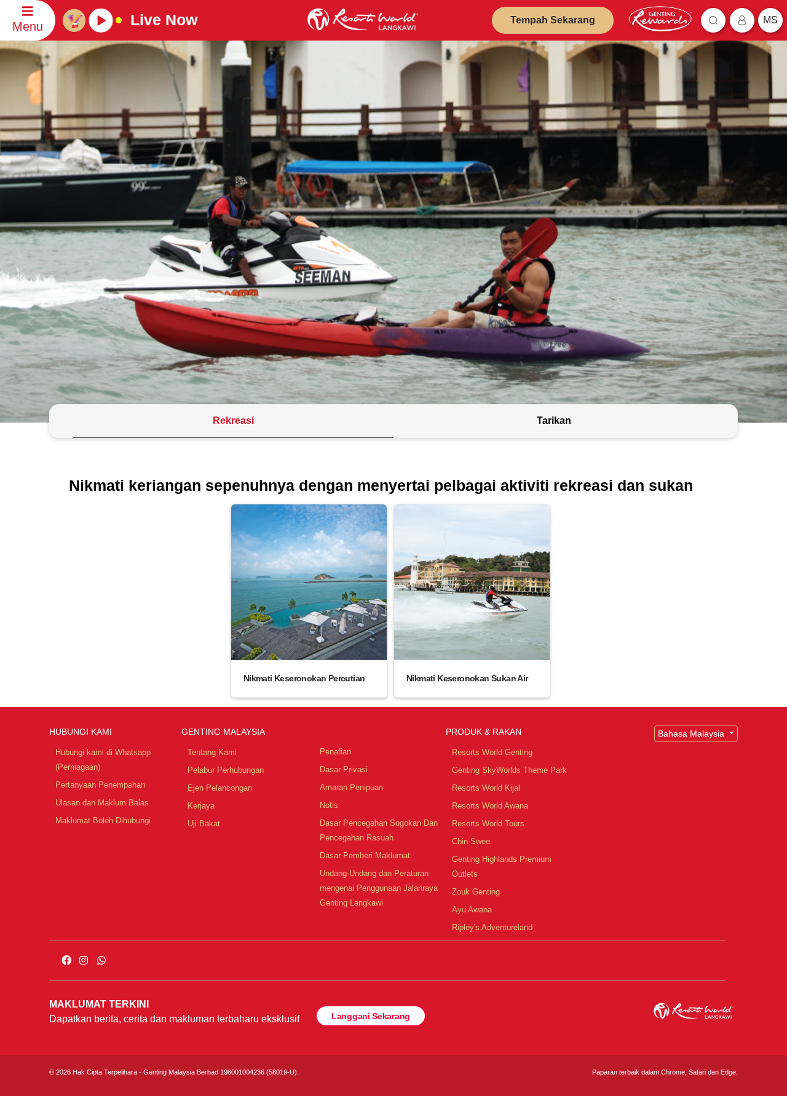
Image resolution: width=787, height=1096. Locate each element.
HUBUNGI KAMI (80, 732)
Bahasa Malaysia (692, 733)
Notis (329, 805)
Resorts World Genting (492, 752)
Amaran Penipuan (351, 787)
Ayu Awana (472, 909)
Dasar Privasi (344, 769)
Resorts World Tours (488, 823)
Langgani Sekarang (370, 1016)
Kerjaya (201, 805)
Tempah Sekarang (552, 20)
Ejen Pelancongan (220, 788)
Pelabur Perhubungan (226, 770)
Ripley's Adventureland (492, 927)
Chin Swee (471, 841)
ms (770, 20)
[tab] (233, 421)
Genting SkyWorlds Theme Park (509, 770)
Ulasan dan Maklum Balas (102, 802)
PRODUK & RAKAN (483, 732)
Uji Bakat (204, 823)
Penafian (335, 751)
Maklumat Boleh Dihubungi (103, 820)
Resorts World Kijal (486, 788)
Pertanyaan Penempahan (100, 784)
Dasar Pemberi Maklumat (365, 855)
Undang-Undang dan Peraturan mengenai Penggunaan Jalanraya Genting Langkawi (379, 888)
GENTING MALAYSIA (223, 732)
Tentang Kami (212, 752)
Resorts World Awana (490, 805)
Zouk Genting (476, 891)
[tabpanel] (393, 587)
